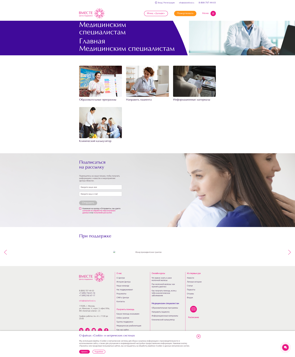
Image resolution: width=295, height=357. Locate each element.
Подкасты (191, 290)
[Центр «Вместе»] (91, 13)
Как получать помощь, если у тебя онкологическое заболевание (164, 293)
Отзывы (190, 294)
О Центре (121, 278)
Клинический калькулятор (95, 141)
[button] (198, 336)
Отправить (88, 203)
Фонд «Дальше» (156, 13)
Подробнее (99, 352)
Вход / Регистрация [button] (166, 3)
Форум (190, 298)
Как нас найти (123, 330)
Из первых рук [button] (194, 273)
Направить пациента (139, 99)
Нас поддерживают (125, 290)
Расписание (193, 317)
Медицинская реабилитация (129, 326)
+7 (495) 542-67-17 (87, 295)
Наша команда (123, 286)
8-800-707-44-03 (207, 3)
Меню (205, 13)
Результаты (121, 294)
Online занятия (123, 318)
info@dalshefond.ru (186, 3)
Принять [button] (84, 352)
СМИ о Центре (123, 298)
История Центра (123, 282)
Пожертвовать (185, 13)
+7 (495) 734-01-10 (87, 293)
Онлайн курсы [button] (158, 273)
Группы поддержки (125, 322)
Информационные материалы (191, 99)
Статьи (190, 286)
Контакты (121, 301)
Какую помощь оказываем (128, 314)
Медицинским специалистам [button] (165, 303)
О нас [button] (119, 273)
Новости (190, 278)
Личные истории (194, 282)
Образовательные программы (97, 99)
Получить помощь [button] (125, 309)
